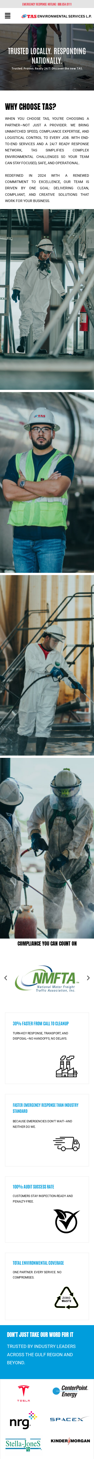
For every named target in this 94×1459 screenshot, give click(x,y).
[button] (8, 16)
